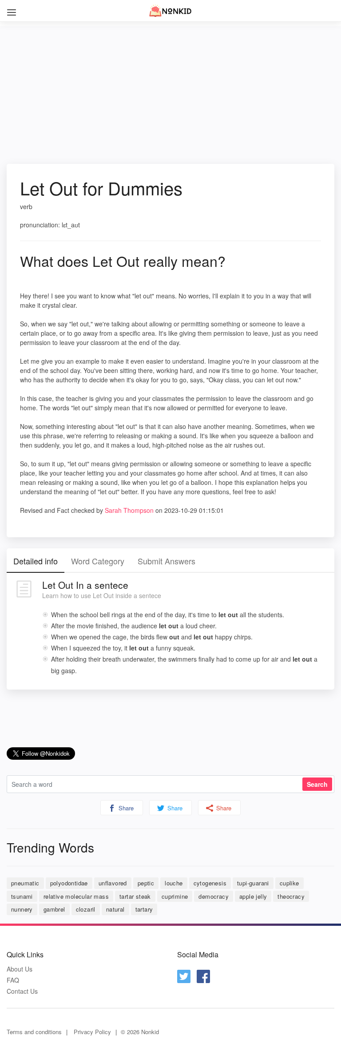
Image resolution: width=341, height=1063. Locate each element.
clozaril (85, 909)
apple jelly (253, 896)
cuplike (289, 883)
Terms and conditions (34, 1031)
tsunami (22, 896)
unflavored (113, 883)
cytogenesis (210, 883)
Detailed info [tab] (35, 561)
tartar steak (135, 896)
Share (125, 808)
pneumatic (25, 883)
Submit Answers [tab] (166, 561)
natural (115, 909)
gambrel (54, 909)
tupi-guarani (253, 883)
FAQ (13, 980)
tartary (144, 909)
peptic (146, 883)
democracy (213, 896)
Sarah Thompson (129, 510)
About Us (19, 969)
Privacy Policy (92, 1031)
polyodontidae (69, 883)
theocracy (291, 896)
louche (173, 883)
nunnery (22, 909)
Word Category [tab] (97, 561)
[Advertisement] (170, 88)
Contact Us (22, 991)
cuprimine (175, 896)
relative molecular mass (76, 896)
